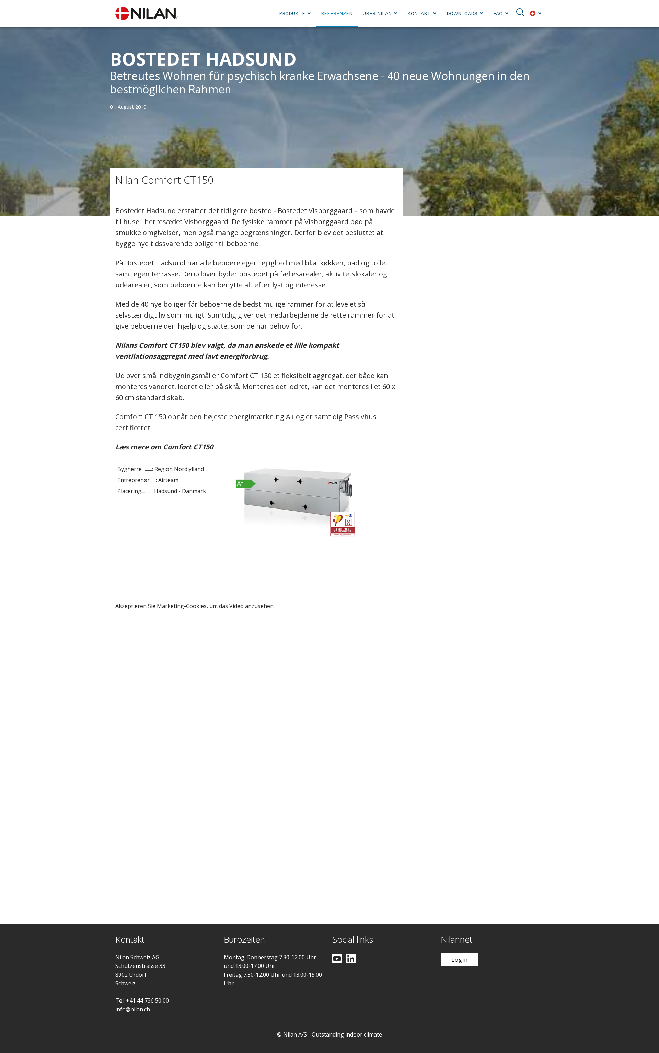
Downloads (462, 13)
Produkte (292, 13)
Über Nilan (377, 13)
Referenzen (336, 13)
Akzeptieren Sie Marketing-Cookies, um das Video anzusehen (194, 606)
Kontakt (419, 13)
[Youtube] (337, 959)
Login (459, 959)
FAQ (498, 13)
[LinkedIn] (351, 959)
